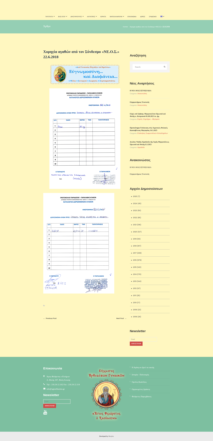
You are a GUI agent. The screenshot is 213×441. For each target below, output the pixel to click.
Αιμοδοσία (141, 147)
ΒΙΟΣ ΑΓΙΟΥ (61, 17)
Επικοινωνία (131, 17)
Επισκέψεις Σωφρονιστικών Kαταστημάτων (152, 133)
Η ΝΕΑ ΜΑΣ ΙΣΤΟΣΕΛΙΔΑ (140, 91)
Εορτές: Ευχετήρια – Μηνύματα (148, 119)
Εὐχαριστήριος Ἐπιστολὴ (139, 102)
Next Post (121, 318)
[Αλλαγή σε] (161, 16)
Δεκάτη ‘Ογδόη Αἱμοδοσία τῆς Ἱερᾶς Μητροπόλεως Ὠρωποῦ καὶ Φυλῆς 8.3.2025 (149, 143)
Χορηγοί (103, 17)
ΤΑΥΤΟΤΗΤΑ (49, 17)
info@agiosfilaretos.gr (56, 389)
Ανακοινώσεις (142, 93)
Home (125, 27)
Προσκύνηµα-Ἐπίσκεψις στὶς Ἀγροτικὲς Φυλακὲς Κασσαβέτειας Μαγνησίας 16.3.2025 (149, 129)
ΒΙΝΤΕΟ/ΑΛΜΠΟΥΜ (116, 17)
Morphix (111, 436)
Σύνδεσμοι (153, 17)
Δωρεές (142, 17)
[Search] (164, 67)
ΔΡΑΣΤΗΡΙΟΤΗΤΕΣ (76, 17)
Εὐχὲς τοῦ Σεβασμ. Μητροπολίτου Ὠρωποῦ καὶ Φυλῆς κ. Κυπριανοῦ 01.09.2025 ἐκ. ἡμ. (148, 115)
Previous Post (50, 318)
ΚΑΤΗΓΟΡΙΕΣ (91, 17)
